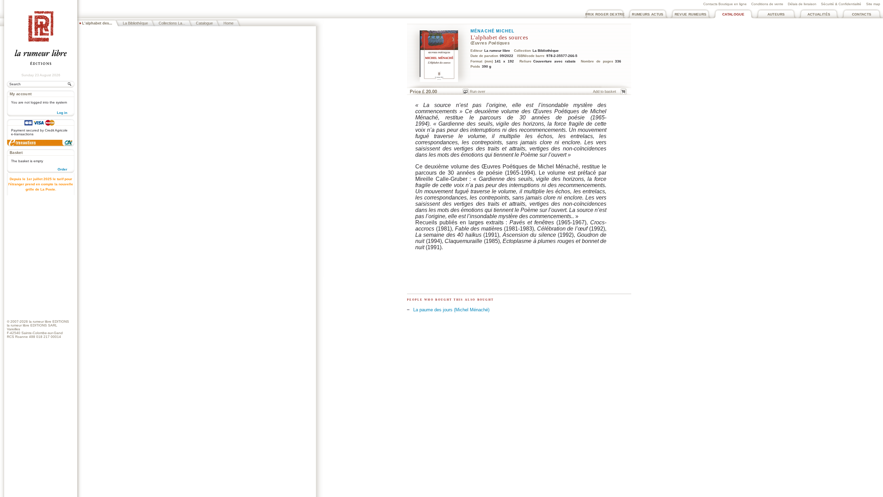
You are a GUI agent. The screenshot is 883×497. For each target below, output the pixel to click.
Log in (62, 113)
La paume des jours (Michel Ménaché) (451, 309)
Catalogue (733, 14)
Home (229, 23)
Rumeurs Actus (648, 14)
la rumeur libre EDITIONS (49, 321)
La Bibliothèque (135, 23)
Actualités (819, 14)
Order (62, 169)
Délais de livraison (802, 4)
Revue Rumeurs (691, 14)
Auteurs (776, 14)
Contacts (862, 14)
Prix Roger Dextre (605, 14)
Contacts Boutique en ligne (725, 4)
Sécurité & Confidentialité (841, 4)
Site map (873, 4)
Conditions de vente (767, 4)
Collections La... (172, 23)
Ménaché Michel (492, 31)
